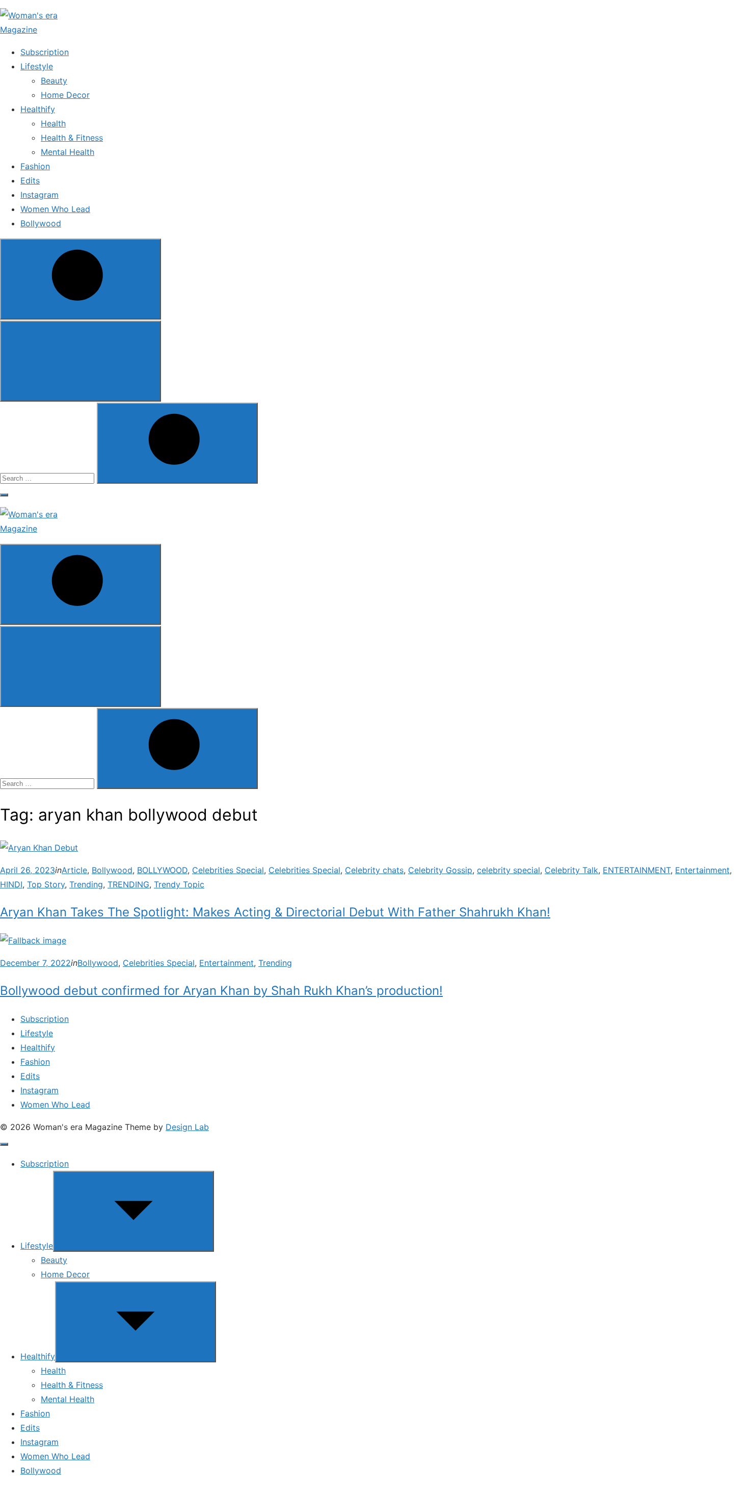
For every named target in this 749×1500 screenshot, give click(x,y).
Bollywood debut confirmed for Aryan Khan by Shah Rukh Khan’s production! (221, 990)
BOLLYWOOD (162, 870)
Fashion (35, 166)
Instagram (39, 195)
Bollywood (40, 223)
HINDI (11, 884)
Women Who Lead (55, 209)
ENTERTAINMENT (637, 870)
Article (74, 870)
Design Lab (187, 1127)
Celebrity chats (374, 870)
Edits (30, 180)
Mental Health (67, 152)
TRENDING (128, 884)
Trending (86, 884)
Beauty (54, 80)
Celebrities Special (228, 870)
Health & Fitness (72, 138)
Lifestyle (36, 66)
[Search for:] (48, 477)
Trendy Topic (179, 884)
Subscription (44, 52)
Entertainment (702, 870)
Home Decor (65, 95)
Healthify (37, 109)
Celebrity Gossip (440, 870)
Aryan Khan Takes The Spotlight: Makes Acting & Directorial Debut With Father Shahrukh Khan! (275, 912)
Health (53, 123)
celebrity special (508, 870)
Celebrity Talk (571, 870)
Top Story (46, 884)
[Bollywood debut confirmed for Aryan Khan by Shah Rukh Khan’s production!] (33, 940)
